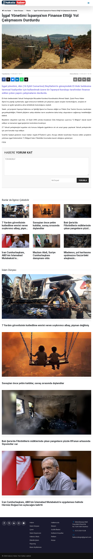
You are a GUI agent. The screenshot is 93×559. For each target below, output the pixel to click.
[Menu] (88, 3)
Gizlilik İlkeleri (55, 529)
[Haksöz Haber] (14, 3)
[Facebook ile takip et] (4, 523)
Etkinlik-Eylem (34, 540)
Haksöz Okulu (34, 536)
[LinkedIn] (17, 79)
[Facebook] (4, 79)
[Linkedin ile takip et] (14, 523)
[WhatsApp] (22, 79)
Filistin (28, 10)
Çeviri (32, 529)
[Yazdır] (75, 79)
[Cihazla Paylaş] (26, 79)
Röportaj (33, 544)
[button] (80, 79)
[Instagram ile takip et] (18, 523)
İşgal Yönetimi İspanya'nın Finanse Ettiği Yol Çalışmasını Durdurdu (55, 10)
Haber (32, 522)
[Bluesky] (13, 79)
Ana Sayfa (7, 10)
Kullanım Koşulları (57, 533)
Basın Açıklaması (36, 547)
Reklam (53, 536)
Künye (53, 540)
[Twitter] (8, 79)
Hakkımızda (55, 522)
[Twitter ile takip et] (9, 523)
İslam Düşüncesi (35, 533)
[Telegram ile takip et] (23, 523)
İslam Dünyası (18, 10)
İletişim (53, 526)
